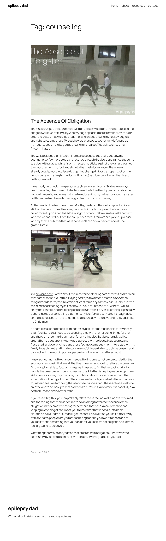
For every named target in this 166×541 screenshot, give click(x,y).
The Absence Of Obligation (61, 121)
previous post (44, 294)
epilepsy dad (18, 5)
